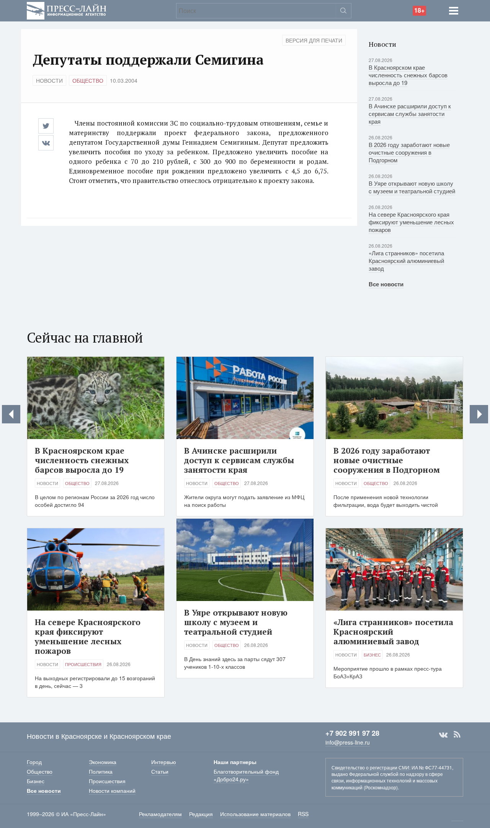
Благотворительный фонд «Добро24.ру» (246, 775)
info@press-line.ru (347, 742)
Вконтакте (443, 734)
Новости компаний (112, 790)
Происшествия (83, 664)
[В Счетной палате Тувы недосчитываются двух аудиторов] (11, 414)
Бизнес (372, 655)
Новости (49, 80)
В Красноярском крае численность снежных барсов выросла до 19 (408, 75)
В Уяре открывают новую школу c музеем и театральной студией (412, 187)
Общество (87, 80)
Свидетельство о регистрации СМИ (370, 767)
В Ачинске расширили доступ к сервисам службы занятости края (410, 113)
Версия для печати (314, 40)
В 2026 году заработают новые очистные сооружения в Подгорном (409, 152)
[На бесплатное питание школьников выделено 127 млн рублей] (479, 414)
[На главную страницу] (66, 9)
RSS (457, 734)
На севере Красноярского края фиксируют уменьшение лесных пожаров (411, 222)
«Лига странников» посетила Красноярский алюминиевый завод (406, 260)
